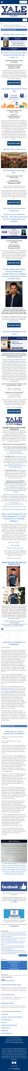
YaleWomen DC (4, 1030)
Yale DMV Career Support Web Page (14, 504)
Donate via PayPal (15, 545)
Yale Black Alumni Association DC (9, 1025)
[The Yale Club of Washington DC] (14, 11)
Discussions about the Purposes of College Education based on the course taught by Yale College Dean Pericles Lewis (13, 947)
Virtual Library (15, 926)
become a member (7, 688)
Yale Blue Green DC (5, 1027)
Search (24, 19)
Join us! (14, 900)
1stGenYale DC (4, 1014)
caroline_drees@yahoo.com (15, 624)
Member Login (23, 2)
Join (6, 980)
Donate (12, 980)
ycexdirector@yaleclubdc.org (17, 1042)
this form (19, 621)
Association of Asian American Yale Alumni (11, 1017)
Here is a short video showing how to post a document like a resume (15, 466)
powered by (10, 1068)
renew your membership (10, 691)
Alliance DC (3, 1022)
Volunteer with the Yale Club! (7, 1003)
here (15, 902)
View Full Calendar (23, 955)
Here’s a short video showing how (15, 453)
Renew (9, 980)
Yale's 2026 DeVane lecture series (16, 361)
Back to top (13, 1065)
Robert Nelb (19, 407)
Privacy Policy (14, 1059)
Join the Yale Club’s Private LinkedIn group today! (14, 509)
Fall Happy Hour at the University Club (16, 950)
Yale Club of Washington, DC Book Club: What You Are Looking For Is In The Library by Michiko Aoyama (13, 942)
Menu (2, 2)
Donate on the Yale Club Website (15, 548)
